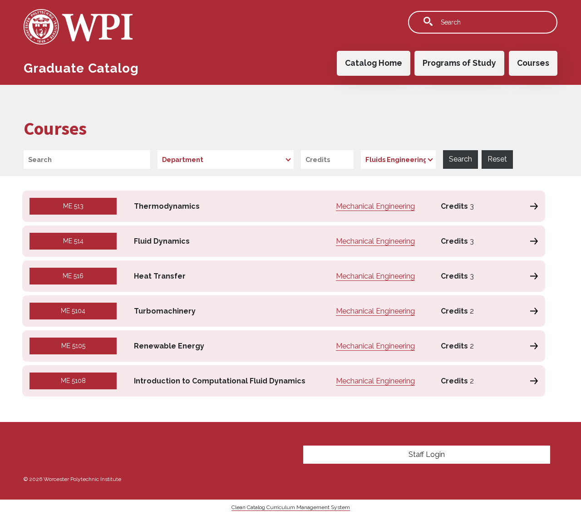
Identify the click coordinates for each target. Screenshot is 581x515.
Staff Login (427, 454)
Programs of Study (459, 63)
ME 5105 (73, 345)
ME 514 (73, 241)
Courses (533, 63)
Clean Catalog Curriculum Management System (290, 507)
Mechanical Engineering (375, 206)
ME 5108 (73, 380)
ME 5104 (73, 310)
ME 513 (73, 206)
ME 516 (73, 276)
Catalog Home (373, 63)
